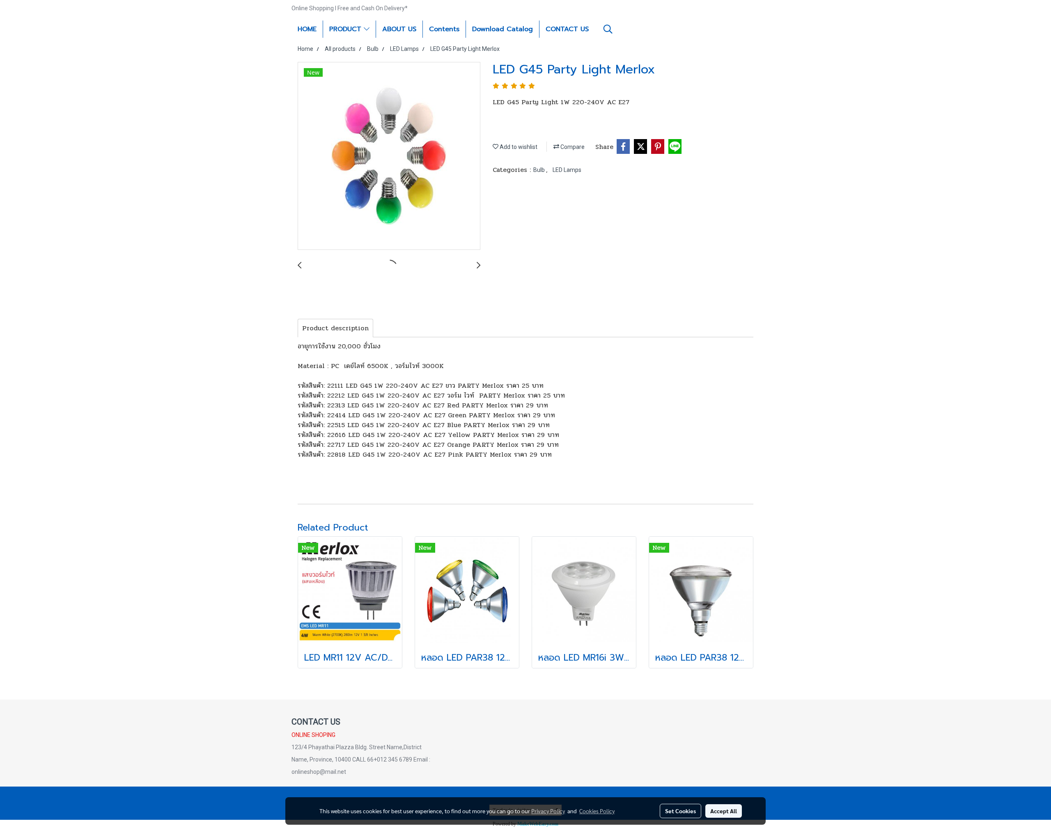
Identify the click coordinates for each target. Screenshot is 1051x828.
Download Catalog (502, 29)
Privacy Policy (548, 810)
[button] (608, 29)
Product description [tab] (335, 328)
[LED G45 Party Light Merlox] (389, 156)
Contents (444, 29)
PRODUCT (346, 29)
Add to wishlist (517, 147)
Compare (572, 147)
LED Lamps (567, 170)
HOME (307, 29)
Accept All (723, 810)
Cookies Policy (597, 810)
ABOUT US (399, 29)
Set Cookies (680, 810)
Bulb (539, 170)
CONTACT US (567, 29)
